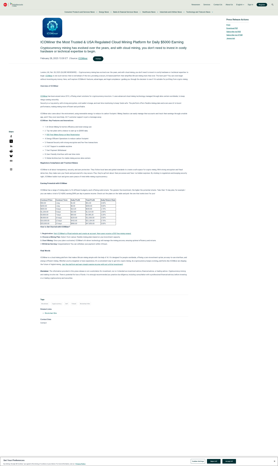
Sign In (250, 5)
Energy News (104, 12)
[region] (139, 461)
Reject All (213, 461)
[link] (196, 4)
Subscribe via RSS (233, 32)
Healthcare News (149, 12)
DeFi (66, 304)
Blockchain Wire (85, 304)
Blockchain (44, 304)
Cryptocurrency (56, 304)
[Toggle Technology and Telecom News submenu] (212, 12)
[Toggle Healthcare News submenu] (157, 12)
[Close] (274, 461)
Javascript (230, 38)
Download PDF (232, 28)
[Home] (13, 5)
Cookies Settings (198, 461)
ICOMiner (83, 58)
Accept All (229, 461)
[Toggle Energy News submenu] (111, 12)
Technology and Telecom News (198, 12)
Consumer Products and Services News (80, 12)
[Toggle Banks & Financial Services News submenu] (140, 12)
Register (262, 5)
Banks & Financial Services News (125, 12)
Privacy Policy (80, 464)
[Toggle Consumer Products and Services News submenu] (97, 12)
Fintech (74, 304)
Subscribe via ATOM (234, 35)
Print (228, 25)
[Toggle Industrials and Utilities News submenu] (184, 12)
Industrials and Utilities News (171, 12)
